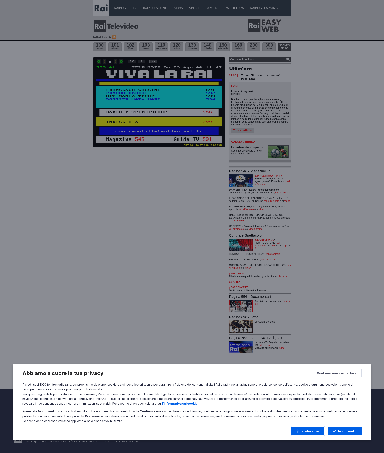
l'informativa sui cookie (180, 403)
